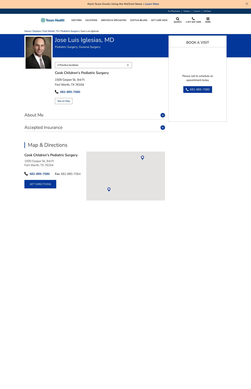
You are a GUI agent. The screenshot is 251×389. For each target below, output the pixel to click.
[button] (52, 20)
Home (27, 31)
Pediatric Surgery (70, 31)
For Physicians (174, 11)
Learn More (152, 4)
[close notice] (247, 3)
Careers (197, 11)
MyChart (207, 11)
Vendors (186, 11)
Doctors (37, 31)
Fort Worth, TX (51, 31)
